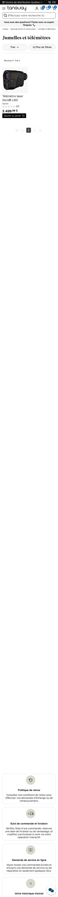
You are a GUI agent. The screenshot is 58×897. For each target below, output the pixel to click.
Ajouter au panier (12, 115)
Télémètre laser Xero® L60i (12, 98)
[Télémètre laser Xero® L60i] (15, 80)
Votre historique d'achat (29, 893)
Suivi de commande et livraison (29, 823)
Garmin (5, 104)
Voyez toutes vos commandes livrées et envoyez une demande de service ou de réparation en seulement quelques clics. (29, 867)
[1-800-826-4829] (49, 2)
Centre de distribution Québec (22, 2)
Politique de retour (29, 790)
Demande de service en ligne (29, 860)
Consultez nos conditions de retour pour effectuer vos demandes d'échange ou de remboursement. (29, 797)
